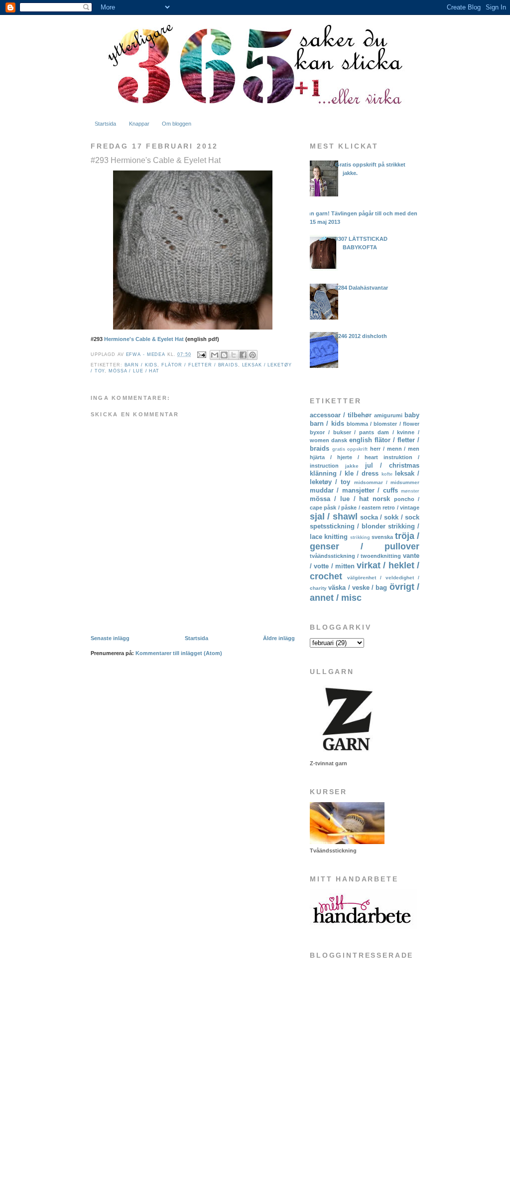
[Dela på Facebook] (243, 355)
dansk (339, 440)
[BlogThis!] (224, 355)
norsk (381, 499)
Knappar (139, 124)
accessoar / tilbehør (341, 415)
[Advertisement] (359, 1110)
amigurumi (388, 415)
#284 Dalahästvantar (361, 288)
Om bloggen (176, 124)
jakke (352, 466)
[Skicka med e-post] (215, 355)
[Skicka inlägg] (201, 354)
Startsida (105, 124)
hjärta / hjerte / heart (344, 457)
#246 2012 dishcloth (361, 336)
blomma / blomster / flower (383, 424)
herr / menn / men (394, 449)
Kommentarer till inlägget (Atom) (178, 653)
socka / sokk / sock (389, 517)
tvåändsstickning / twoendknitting (355, 556)
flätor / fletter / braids (199, 364)
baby (411, 415)
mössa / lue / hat (134, 370)
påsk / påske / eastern (352, 508)
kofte (387, 474)
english (360, 440)
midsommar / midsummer (386, 482)
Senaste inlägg (110, 638)
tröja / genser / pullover (364, 541)
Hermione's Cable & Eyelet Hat (144, 339)
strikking (360, 537)
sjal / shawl (334, 516)
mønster (410, 491)
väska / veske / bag (357, 587)
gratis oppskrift (350, 449)
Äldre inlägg (279, 638)
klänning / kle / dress (344, 473)
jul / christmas (392, 465)
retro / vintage (400, 508)
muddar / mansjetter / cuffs (354, 490)
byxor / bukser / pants (342, 432)
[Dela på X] (234, 355)
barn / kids (141, 364)
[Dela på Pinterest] (252, 355)
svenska (382, 537)
